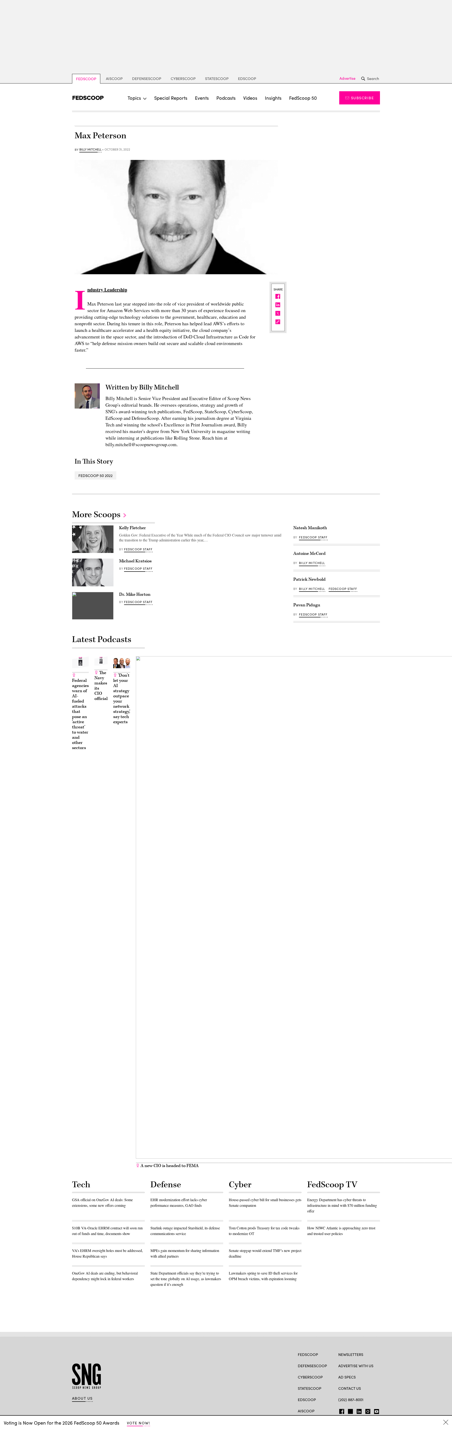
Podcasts (226, 98)
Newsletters (350, 1354)
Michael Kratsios (135, 561)
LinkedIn (359, 1410)
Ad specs (347, 1376)
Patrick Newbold (309, 579)
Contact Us (349, 1388)
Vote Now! (138, 1422)
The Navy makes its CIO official (101, 686)
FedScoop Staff (138, 549)
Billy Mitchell (90, 149)
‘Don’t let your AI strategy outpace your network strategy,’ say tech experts (121, 698)
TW (349, 1410)
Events (202, 98)
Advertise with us (355, 1365)
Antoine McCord (309, 553)
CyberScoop (183, 78)
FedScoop (86, 78)
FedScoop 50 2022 (95, 475)
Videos (250, 98)
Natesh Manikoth (310, 528)
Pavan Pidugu (306, 605)
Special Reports (170, 98)
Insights (273, 98)
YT (375, 1410)
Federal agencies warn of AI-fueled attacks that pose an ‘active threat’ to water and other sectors (80, 714)
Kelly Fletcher (132, 528)
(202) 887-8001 (350, 1399)
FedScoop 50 (303, 98)
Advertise (347, 78)
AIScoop (114, 78)
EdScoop (247, 78)
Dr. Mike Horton (134, 594)
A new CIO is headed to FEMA (169, 1166)
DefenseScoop (146, 78)
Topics (134, 98)
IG (366, 1410)
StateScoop (217, 78)
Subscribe (362, 97)
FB (340, 1410)
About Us (82, 1398)
